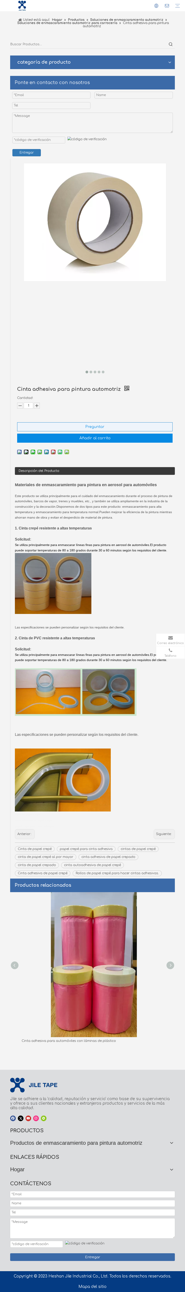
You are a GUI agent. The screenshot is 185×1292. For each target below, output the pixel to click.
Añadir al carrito (95, 438)
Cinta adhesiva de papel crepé (42, 873)
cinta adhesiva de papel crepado (108, 857)
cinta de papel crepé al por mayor (45, 857)
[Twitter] (20, 1118)
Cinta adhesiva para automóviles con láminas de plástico (67, 1041)
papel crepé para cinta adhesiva (86, 849)
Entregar (26, 152)
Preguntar (94, 427)
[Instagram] (36, 1118)
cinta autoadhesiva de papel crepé (92, 865)
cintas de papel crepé (138, 849)
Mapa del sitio (92, 1287)
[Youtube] (28, 1118)
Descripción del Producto (38, 471)
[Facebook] (13, 1118)
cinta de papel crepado (37, 865)
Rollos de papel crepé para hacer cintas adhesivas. (117, 873)
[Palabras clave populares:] (171, 44)
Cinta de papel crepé (35, 849)
